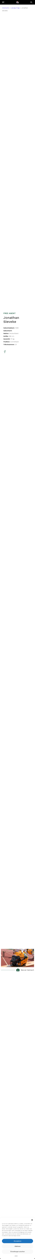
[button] (32, 1220)
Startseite (5, 8)
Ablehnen (18, 1246)
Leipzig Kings (15, 8)
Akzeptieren (17, 1241)
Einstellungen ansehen (17, 1251)
